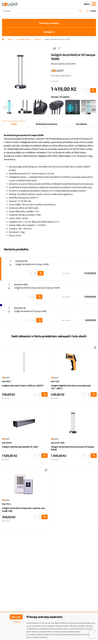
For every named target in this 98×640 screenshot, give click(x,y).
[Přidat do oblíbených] (59, 49)
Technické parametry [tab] (46, 124)
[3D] (94, 347)
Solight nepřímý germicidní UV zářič (20, 446)
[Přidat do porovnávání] (54, 49)
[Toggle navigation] (93, 4)
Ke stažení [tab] (81, 124)
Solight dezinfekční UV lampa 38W (30, 311)
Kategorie (49, 31)
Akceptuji (16, 617)
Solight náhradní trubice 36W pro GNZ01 (22, 385)
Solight (10, 39)
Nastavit (17, 621)
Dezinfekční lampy (23, 39)
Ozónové (37, 39)
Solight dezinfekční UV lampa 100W (32, 264)
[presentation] (5, 107)
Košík (93, 11)
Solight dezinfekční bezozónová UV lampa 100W (36, 287)
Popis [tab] (14, 124)
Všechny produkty (49, 23)
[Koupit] (93, 90)
